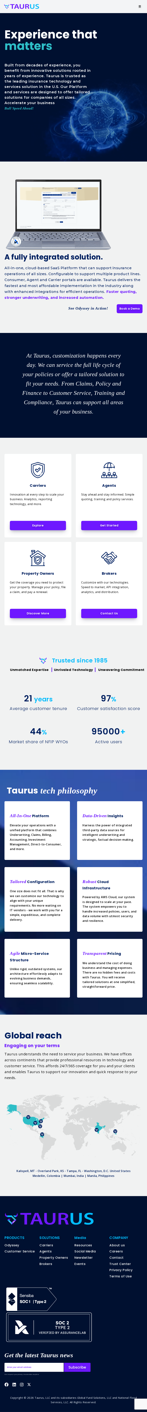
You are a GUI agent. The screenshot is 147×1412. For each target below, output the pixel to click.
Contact (116, 1257)
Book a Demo (129, 309)
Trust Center (120, 1264)
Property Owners (53, 1257)
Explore (38, 525)
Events (80, 1264)
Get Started (109, 525)
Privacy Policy (120, 1270)
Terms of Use (120, 1276)
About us (117, 1245)
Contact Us (109, 613)
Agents (45, 1251)
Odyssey (11, 1245)
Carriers (46, 1245)
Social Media (85, 1251)
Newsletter (83, 1257)
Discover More (38, 613)
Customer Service (19, 1251)
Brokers (45, 1264)
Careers (116, 1251)
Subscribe (77, 1367)
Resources (83, 1245)
